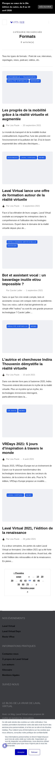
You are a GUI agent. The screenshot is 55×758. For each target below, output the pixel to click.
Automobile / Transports (22, 77)
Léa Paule (14, 125)
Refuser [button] (34, 752)
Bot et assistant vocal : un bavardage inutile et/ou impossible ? (24, 279)
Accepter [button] (20, 752)
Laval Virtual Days (11, 631)
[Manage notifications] (4, 745)
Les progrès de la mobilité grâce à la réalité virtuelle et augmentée (25, 114)
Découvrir (45, 7)
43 (25, 580)
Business (13, 157)
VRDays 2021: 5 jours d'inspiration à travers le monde (22, 448)
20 (42, 576)
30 (12, 580)
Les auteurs (8, 664)
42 (21, 580)
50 (19, 584)
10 (38, 576)
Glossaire (7, 670)
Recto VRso (8, 636)
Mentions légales (11, 675)
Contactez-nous (10, 654)
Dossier (35, 81)
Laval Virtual (28, 157)
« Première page (18, 575)
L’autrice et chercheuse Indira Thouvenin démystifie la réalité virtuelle (27, 364)
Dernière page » (27, 590)
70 (27, 584)
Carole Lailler (16, 290)
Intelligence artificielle (22, 242)
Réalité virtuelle (18, 81)
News (42, 157)
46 (38, 580)
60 (23, 584)
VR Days (12, 410)
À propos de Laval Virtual (15, 659)
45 (34, 580)
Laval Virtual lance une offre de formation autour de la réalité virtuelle (25, 195)
